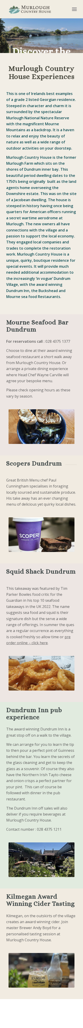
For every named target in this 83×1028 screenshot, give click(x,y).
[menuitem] (74, 9)
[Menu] (74, 9)
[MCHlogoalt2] (34, 9)
